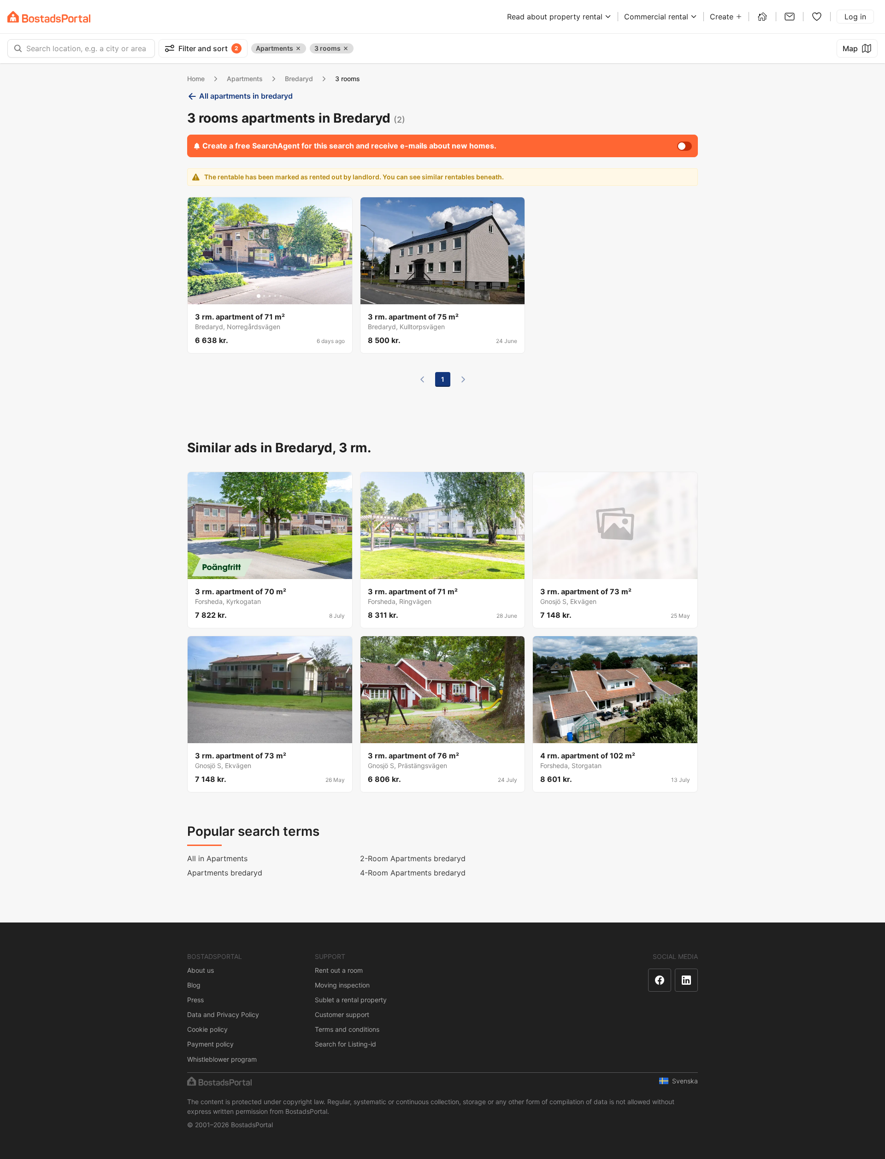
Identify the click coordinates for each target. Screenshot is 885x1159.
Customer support (342, 1014)
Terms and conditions (347, 1029)
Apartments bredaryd (224, 872)
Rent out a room (339, 970)
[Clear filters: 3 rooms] (345, 48)
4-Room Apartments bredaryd (413, 872)
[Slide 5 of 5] (280, 296)
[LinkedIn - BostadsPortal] (686, 980)
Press (195, 1000)
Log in (855, 16)
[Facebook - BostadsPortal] (659, 980)
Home (196, 79)
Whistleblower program (222, 1059)
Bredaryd (299, 79)
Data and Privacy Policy (223, 1014)
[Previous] (422, 379)
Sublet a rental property (351, 1000)
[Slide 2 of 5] (264, 296)
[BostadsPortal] (48, 16)
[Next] (463, 379)
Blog (194, 985)
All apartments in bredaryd (246, 96)
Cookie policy (207, 1029)
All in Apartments (217, 858)
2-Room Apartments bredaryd (413, 858)
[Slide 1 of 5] (258, 296)
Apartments (245, 79)
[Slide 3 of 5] (269, 296)
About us (200, 970)
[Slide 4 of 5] (275, 296)
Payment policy (210, 1044)
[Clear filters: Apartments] (298, 48)
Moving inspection (342, 985)
